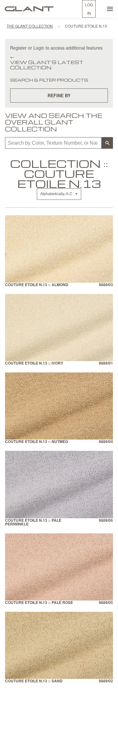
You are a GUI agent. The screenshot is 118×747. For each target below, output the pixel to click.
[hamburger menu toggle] (110, 9)
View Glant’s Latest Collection (46, 65)
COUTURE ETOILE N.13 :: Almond (36, 285)
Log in (89, 9)
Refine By (59, 95)
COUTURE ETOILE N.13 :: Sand (34, 681)
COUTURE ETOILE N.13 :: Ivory (34, 363)
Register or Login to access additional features (56, 48)
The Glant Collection (30, 26)
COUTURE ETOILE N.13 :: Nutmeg (36, 442)
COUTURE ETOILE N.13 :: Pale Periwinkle (33, 522)
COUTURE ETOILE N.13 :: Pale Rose (39, 602)
